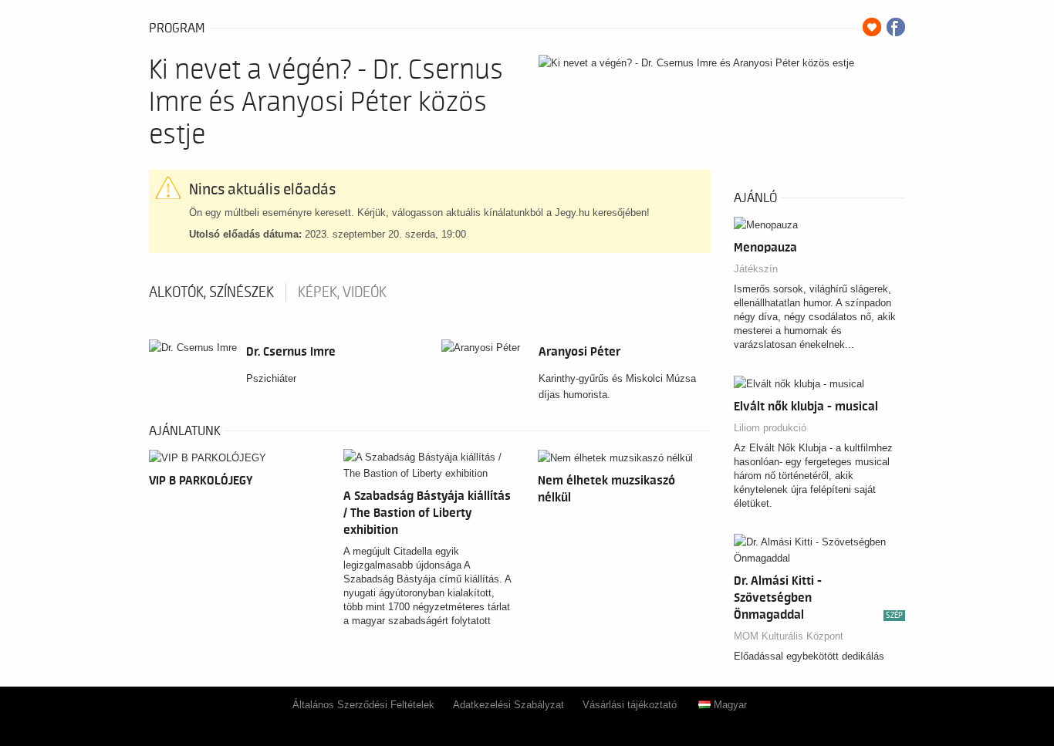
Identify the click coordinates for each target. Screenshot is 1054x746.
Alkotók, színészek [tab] (211, 292)
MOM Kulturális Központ (788, 636)
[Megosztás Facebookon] (896, 27)
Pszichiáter (271, 378)
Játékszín (756, 269)
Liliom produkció (770, 428)
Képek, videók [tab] (342, 292)
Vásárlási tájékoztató (630, 705)
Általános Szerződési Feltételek (363, 705)
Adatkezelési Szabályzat (508, 705)
